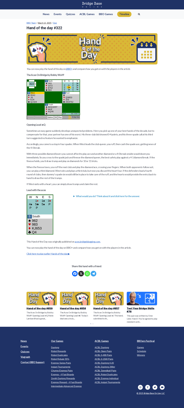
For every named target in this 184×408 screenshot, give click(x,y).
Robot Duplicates (59, 355)
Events (24, 346)
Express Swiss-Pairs (61, 363)
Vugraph (25, 356)
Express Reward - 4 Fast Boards (66, 382)
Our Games (57, 341)
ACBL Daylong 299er (105, 367)
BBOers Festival (146, 341)
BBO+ (69, 68)
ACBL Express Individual (107, 378)
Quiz (55, 23)
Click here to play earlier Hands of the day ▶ (48, 253)
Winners (141, 355)
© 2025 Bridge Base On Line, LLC (151, 393)
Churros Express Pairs (62, 371)
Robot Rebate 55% (60, 359)
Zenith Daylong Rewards (63, 378)
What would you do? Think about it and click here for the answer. (108, 196)
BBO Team (31, 23)
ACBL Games (102, 341)
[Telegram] (93, 273)
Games (140, 347)
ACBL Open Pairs (103, 351)
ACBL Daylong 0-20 (104, 363)
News (24, 341)
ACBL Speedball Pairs (105, 371)
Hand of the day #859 (40, 308)
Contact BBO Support (32, 362)
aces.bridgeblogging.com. (87, 241)
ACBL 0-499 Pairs (103, 355)
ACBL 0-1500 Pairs (104, 359)
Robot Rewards (58, 351)
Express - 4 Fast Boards (62, 374)
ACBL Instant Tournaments (107, 382)
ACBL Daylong (102, 347)
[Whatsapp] (87, 273)
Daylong (55, 347)
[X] (81, 273)
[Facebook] (75, 273)
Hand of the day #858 (73, 308)
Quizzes (25, 351)
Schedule (141, 351)
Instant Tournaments (60, 367)
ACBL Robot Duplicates (106, 374)
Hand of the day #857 (106, 308)
